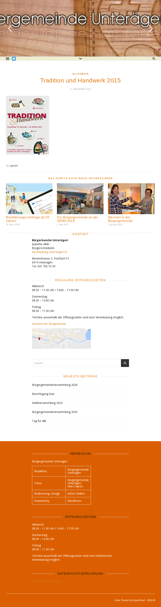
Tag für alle (39, 421)
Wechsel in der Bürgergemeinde (120, 219)
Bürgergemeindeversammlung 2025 (55, 412)
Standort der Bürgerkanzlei (49, 324)
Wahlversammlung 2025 (47, 403)
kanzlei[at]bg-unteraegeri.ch (49, 252)
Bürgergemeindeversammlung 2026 (55, 385)
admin (14, 165)
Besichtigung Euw (43, 394)
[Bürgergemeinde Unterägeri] (14, 59)
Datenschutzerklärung (46, 581)
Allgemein (80, 73)
